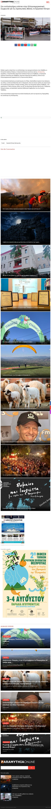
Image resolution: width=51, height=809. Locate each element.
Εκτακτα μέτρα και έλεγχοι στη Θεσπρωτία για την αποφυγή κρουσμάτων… (20, 408)
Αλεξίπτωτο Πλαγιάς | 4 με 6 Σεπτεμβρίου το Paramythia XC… (17, 375)
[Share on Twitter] (28, 45)
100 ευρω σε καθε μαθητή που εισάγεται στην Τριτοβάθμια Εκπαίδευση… (19, 275)
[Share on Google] (19, 45)
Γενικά (2, 143)
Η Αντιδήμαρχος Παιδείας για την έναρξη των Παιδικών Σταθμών (17, 341)
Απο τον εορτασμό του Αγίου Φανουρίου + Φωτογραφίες (15, 475)
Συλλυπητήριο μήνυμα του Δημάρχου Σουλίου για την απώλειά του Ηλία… (19, 441)
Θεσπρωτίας (41, 72)
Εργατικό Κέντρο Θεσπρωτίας (14, 143)
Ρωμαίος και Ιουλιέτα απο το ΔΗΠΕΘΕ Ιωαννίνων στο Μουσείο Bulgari (19, 508)
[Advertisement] (25, 60)
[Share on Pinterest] (25, 45)
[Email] (32, 45)
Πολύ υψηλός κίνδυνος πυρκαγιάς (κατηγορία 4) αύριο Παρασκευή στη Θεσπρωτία (21, 208)
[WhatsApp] (35, 45)
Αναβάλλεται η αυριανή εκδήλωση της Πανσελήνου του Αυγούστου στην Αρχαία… (21, 242)
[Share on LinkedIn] (22, 45)
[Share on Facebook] (16, 45)
